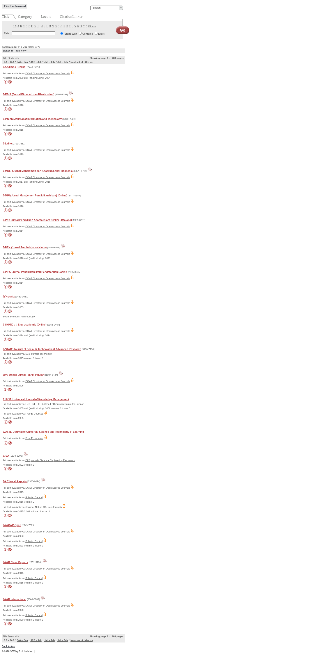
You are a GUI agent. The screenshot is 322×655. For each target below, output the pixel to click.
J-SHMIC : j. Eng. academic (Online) (24, 324)
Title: (7, 33)
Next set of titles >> (82, 62)
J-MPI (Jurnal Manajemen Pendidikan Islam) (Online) (35, 195)
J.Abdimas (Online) (14, 67)
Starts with (71, 33)
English (97, 7)
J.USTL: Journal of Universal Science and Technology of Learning (43, 431)
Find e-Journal (15, 6)
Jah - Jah (49, 62)
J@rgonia (9, 296)
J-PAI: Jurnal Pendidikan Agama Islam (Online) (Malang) (37, 220)
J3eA (6, 455)
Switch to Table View (15, 50)
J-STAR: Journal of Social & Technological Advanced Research (42, 349)
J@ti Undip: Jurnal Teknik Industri (23, 374)
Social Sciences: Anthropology (19, 316)
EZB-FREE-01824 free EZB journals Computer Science (54, 404)
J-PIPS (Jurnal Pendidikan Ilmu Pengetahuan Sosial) (35, 272)
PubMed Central (33, 497)
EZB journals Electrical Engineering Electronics (50, 460)
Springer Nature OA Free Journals (43, 507)
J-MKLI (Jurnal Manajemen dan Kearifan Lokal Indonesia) (38, 171)
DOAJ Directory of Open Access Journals (47, 73)
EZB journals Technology (38, 353)
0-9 (14, 26)
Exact (101, 33)
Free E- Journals (34, 413)
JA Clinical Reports (15, 481)
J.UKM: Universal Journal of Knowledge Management (36, 399)
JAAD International (14, 599)
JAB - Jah (36, 62)
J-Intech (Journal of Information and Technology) (33, 119)
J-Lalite (7, 143)
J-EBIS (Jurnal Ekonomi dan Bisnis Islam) (28, 94)
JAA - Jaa (22, 62)
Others (92, 26)
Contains (87, 33)
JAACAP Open (12, 525)
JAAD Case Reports (15, 562)
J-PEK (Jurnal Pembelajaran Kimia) (25, 247)
